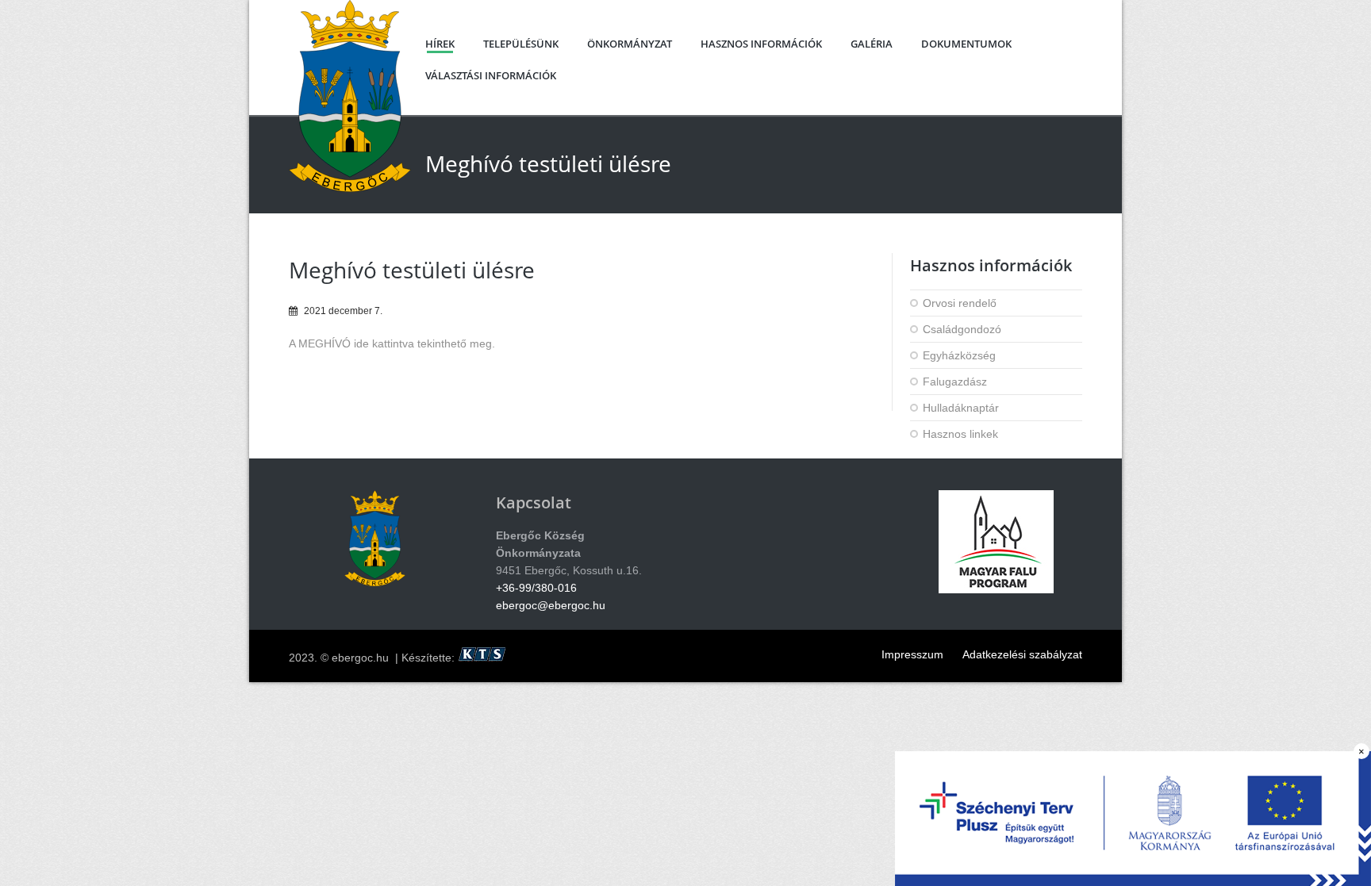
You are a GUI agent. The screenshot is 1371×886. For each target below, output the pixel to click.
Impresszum (912, 654)
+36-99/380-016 (536, 587)
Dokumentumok (966, 43)
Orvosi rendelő (960, 303)
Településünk (521, 43)
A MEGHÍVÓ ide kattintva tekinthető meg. (392, 343)
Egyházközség (959, 355)
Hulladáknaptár (961, 407)
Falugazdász (955, 381)
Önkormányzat (629, 43)
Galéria (872, 43)
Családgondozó (962, 329)
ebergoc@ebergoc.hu (550, 605)
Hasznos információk (761, 43)
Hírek (440, 43)
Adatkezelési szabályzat (1022, 654)
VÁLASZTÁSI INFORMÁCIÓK (490, 75)
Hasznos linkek (960, 434)
